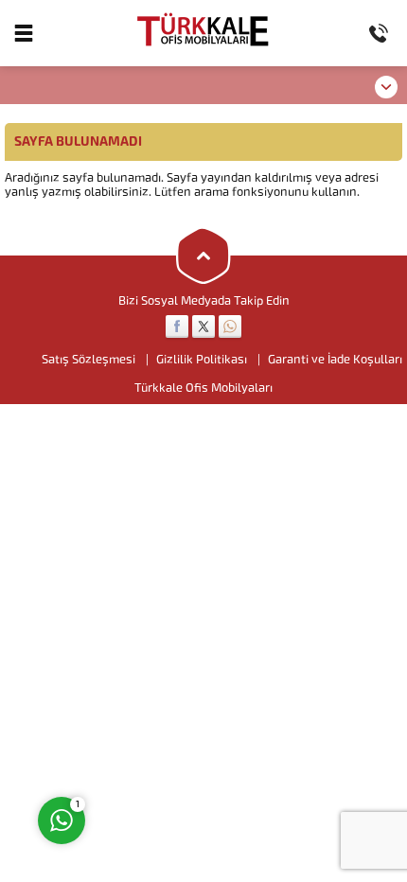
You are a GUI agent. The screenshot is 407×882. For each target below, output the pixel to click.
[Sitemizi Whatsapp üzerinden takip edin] (230, 326)
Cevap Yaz (179, 744)
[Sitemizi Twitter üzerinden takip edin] (203, 326)
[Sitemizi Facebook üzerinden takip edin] (177, 326)
